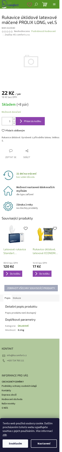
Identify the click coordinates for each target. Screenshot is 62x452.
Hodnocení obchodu (12, 399)
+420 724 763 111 (15, 360)
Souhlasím (15, 443)
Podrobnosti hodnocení (43, 31)
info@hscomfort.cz (17, 355)
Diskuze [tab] (17, 298)
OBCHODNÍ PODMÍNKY (13, 381)
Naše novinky (8, 403)
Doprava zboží (9, 395)
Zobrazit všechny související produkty (31, 288)
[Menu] (54, 4)
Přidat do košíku (32, 121)
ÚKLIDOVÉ (23, 326)
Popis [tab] (8, 298)
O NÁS (5, 408)
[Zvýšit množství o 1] (14, 119)
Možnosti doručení (11, 112)
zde (5, 435)
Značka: (17, 34)
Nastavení (44, 443)
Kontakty (6, 390)
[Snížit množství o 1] (14, 123)
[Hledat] (36, 4)
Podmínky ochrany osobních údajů (19, 386)
